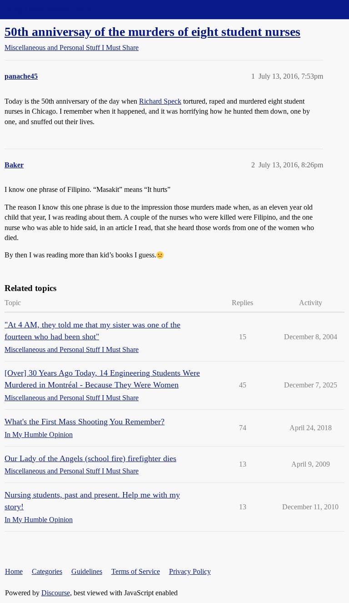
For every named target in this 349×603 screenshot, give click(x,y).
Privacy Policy (190, 571)
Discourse (55, 593)
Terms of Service (135, 571)
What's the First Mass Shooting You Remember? (85, 421)
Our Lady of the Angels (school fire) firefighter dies (90, 458)
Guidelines (86, 571)
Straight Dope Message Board (48, 9)
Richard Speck (160, 101)
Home (14, 571)
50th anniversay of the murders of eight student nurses (152, 32)
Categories (47, 571)
